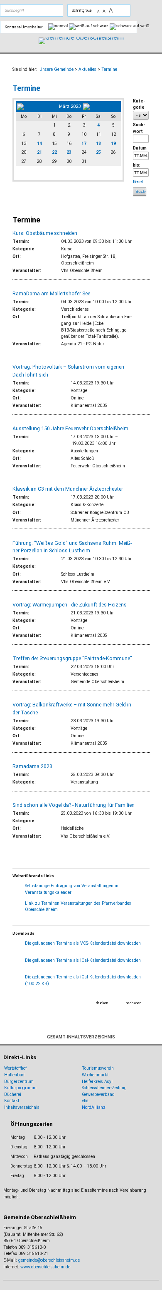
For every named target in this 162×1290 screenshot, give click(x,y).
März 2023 (70, 106)
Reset (138, 182)
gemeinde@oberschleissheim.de (49, 1260)
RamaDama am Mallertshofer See (51, 293)
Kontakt (11, 1100)
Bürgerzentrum (19, 1081)
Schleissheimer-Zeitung (105, 1087)
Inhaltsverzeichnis (21, 1107)
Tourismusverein (98, 1068)
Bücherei (12, 1094)
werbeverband (101, 1094)
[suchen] (41, 10)
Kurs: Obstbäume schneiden (44, 233)
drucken (102, 1003)
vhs (85, 1100)
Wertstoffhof (15, 1068)
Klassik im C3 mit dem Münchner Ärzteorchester (67, 489)
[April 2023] (101, 106)
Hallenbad (14, 1075)
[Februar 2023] (36, 106)
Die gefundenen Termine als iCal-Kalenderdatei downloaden (83, 960)
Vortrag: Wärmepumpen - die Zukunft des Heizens (69, 604)
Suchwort (139, 128)
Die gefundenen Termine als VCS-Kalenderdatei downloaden (83, 943)
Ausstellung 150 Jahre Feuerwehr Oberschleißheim (70, 428)
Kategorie (139, 104)
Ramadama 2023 (32, 766)
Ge (84, 1094)
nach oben (133, 1003)
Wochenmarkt (95, 1075)
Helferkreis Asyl (97, 1081)
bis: (136, 165)
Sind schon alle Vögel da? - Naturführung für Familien (73, 805)
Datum (140, 148)
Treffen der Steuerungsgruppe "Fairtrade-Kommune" (72, 658)
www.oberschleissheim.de (45, 1267)
